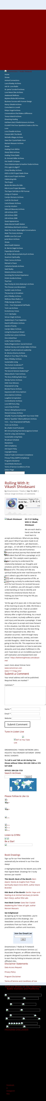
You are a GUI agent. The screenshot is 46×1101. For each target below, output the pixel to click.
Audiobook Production (23, 25)
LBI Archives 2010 (11, 212)
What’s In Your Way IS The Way (16, 356)
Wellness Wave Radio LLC (14, 299)
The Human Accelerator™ (14, 365)
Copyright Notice (11, 452)
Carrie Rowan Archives (13, 203)
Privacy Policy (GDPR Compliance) (17, 458)
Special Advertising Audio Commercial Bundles (23, 17)
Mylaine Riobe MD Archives (14, 98)
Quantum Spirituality (12, 257)
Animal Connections (12, 80)
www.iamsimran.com (13, 668)
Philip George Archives (13, 302)
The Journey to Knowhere (14, 293)
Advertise (23, 14)
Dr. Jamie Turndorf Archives (14, 89)
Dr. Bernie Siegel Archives (14, 248)
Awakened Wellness (12, 95)
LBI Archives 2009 (11, 215)
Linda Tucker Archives (12, 341)
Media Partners (23, 48)
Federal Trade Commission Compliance (19, 455)
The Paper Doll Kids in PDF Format (17, 191)
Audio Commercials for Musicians (23, 60)
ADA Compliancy (11, 446)
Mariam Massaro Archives (14, 143)
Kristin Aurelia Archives (13, 278)
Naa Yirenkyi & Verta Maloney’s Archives (19, 284)
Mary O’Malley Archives (13, 359)
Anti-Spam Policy (11, 449)
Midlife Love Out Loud (13, 236)
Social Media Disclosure (13, 464)
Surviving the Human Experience (16, 275)
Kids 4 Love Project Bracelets (15, 188)
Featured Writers (23, 31)
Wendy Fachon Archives (13, 380)
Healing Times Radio (12, 155)
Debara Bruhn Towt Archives (15, 374)
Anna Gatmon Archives (13, 395)
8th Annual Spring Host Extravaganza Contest (21, 431)
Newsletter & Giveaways (23, 19)
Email (8, 713)
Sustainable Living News (13, 437)
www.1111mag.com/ (13, 671)
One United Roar (11, 338)
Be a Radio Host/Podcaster (14, 428)
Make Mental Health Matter (15, 224)
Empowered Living (11, 386)
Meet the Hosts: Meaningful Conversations (20, 230)
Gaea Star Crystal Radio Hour (15, 140)
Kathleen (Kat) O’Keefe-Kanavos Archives (19, 122)
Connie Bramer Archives (13, 401)
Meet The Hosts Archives (14, 233)
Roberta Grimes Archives (14, 272)
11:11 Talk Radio (10, 314)
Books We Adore (23, 22)
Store (23, 66)
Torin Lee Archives (11, 308)
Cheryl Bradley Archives (13, 170)
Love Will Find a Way (12, 404)
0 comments (30, 494)
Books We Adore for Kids (23, 37)
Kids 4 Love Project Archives (15, 176)
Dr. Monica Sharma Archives (15, 353)
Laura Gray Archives (12, 407)
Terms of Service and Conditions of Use (21, 981)
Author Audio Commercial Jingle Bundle (23, 28)
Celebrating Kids (10, 179)
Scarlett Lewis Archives (13, 290)
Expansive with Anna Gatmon (15, 392)
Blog (23, 40)
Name (8, 709)
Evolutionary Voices (12, 311)
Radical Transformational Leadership (18, 350)
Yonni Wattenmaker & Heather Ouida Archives (21, 164)
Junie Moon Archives (12, 239)
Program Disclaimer (13, 976)
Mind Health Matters (12, 245)
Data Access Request (13, 967)
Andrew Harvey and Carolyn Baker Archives (20, 347)
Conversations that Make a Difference (18, 113)
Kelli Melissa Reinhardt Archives (16, 227)
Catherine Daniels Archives (14, 266)
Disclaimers (9, 443)
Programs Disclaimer (12, 461)
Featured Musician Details (23, 57)
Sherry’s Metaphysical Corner (15, 410)
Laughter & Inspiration (13, 398)
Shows (7, 77)
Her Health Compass (12, 161)
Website (8, 718)
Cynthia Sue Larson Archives (15, 335)
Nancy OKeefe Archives (13, 104)
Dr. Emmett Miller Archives (14, 158)
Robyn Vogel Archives (12, 110)
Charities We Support (23, 45)
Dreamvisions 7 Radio (16, 491)
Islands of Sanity (11, 326)
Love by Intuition (11, 206)
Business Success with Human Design (18, 101)
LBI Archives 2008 (11, 218)
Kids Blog (23, 43)
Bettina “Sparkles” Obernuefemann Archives (21, 419)
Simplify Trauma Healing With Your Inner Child (21, 416)
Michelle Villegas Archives (14, 137)
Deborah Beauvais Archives (14, 209)
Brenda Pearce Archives (13, 389)
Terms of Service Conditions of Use (17, 467)
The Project (9, 182)
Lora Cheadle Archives (13, 131)
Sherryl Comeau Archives (14, 413)
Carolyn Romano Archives (14, 197)
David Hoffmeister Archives (15, 323)
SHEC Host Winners (12, 383)
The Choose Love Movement (15, 287)
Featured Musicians (23, 54)
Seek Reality (9, 269)
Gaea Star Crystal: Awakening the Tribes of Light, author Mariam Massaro (20, 905)
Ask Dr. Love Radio (11, 86)
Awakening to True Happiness (15, 320)
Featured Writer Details (23, 34)
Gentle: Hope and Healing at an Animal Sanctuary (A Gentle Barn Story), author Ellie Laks (22, 895)
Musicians (23, 51)
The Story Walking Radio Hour (15, 377)
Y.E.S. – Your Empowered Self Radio (17, 305)
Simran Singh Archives (13, 317)
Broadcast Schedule (12, 440)
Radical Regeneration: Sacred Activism (18, 344)
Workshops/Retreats (23, 63)
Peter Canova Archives (13, 260)
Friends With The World (13, 134)
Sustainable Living (11, 362)
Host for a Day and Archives (15, 434)
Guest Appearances (12, 221)
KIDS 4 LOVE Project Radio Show (16, 173)
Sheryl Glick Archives (12, 152)
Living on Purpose (11, 194)
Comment (9, 685)
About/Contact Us (23, 11)
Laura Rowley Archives (13, 83)
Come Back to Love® (12, 107)
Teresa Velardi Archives (13, 116)
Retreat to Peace (11, 263)
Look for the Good (11, 200)
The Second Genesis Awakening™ (17, 371)
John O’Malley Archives (13, 296)
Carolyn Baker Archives (13, 329)
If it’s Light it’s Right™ (12, 167)
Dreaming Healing (11, 119)
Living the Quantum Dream (15, 332)
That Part (8, 281)
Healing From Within (12, 149)
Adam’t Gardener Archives (14, 368)
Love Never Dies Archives (14, 92)
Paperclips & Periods (12, 251)
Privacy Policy (10, 972)
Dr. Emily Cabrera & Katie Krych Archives (19, 254)
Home (7, 74)
